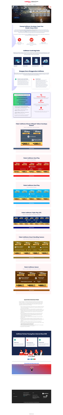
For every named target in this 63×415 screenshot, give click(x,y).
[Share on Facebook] (28, 359)
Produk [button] (30, 4)
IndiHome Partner (34, 1)
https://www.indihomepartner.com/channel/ (27, 324)
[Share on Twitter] (30, 359)
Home (27, 4)
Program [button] (34, 4)
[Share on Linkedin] (31, 359)
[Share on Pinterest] (34, 359)
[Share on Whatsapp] (33, 359)
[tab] (22, 95)
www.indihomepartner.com (35, 394)
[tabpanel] (22, 111)
